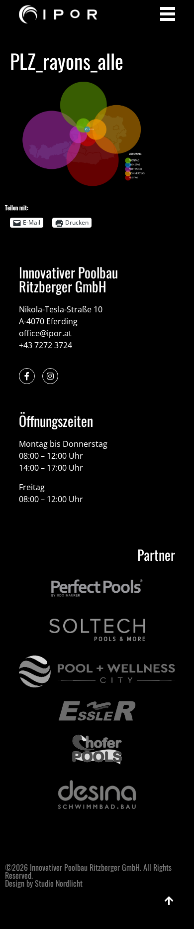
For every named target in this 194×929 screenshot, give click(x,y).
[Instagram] (50, 376)
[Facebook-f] (27, 376)
